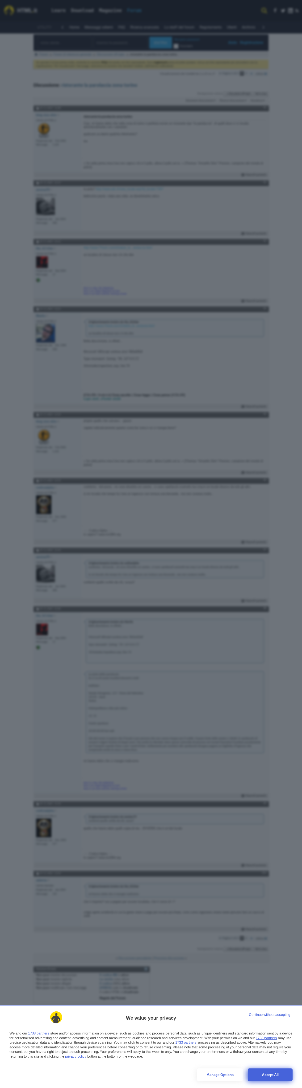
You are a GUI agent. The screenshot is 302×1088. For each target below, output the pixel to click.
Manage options (220, 1075)
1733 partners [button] (38, 1033)
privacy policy (75, 1056)
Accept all (270, 1075)
